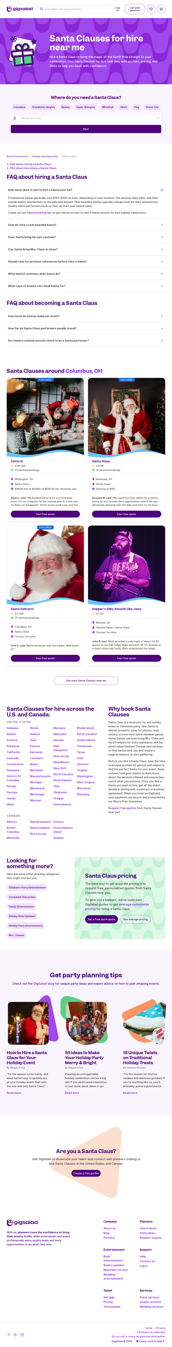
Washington (85, 776)
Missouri (35, 800)
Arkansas (13, 746)
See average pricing (135, 919)
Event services (149, 1297)
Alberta (12, 821)
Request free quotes (122, 808)
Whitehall (107, 107)
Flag (136, 107)
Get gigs (109, 1297)
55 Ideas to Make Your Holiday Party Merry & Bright (84, 1058)
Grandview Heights (43, 107)
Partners (109, 1237)
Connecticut (15, 764)
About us (109, 1228)
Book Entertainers (17, 156)
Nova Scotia (38, 833)
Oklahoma (60, 792)
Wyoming (83, 794)
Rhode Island (85, 728)
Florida (11, 786)
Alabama (12, 728)
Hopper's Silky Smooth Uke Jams (116, 609)
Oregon (58, 798)
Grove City (152, 107)
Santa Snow (101, 461)
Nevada (58, 740)
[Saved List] (151, 9)
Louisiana (36, 758)
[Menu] (161, 9)
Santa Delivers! (22, 609)
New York (59, 768)
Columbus (19, 107)
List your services (135, 9)
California (13, 752)
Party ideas (147, 1233)
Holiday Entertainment (22, 916)
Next (86, 129)
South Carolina (87, 734)
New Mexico (61, 762)
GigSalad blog (43, 983)
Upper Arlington (85, 107)
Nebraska (59, 734)
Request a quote (151, 1237)
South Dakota (86, 740)
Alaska (11, 734)
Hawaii (11, 798)
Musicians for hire (115, 1269)
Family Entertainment (21, 906)
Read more (14, 1093)
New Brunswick (40, 821)
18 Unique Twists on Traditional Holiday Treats (140, 1058)
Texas (81, 752)
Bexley (66, 107)
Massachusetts (40, 776)
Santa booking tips (39, 212)
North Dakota (62, 780)
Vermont (83, 764)
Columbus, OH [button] (84, 371)
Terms (148, 1328)
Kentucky (36, 752)
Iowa (33, 740)
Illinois (34, 728)
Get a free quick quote (101, 919)
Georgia (12, 792)
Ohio (56, 786)
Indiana (35, 734)
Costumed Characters (22, 897)
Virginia (82, 770)
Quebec (58, 838)
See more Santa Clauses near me (86, 680)
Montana (59, 728)
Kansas (35, 746)
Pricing (108, 1302)
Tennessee (84, 746)
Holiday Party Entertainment (25, 925)
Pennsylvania (62, 804)
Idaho (10, 804)
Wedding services (151, 1306)
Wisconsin (84, 788)
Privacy (160, 1328)
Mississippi (37, 794)
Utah (80, 758)
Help (143, 1256)
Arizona (12, 740)
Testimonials (111, 1306)
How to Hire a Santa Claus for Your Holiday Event (27, 1058)
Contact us (147, 1261)
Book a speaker (113, 1265)
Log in (117, 9)
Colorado (13, 758)
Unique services (150, 1302)
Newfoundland (40, 827)
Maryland (36, 770)
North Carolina (63, 774)
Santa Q (17, 461)
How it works (148, 1228)
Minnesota (37, 788)
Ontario (58, 821)
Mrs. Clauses (16, 935)
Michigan (36, 782)
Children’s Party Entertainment (27, 887)
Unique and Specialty (45, 156)
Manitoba (13, 838)
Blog (106, 1233)
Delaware (13, 770)
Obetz (123, 107)
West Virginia (86, 782)
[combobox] (76, 9)
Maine (34, 764)
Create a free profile (86, 1173)
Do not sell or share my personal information (138, 1336)
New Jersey (61, 756)
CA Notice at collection (151, 1332)
